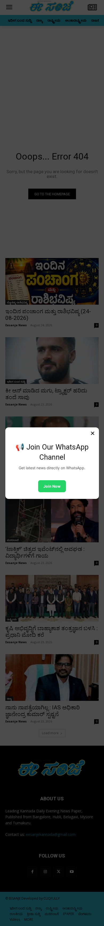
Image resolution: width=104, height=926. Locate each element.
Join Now (52, 486)
